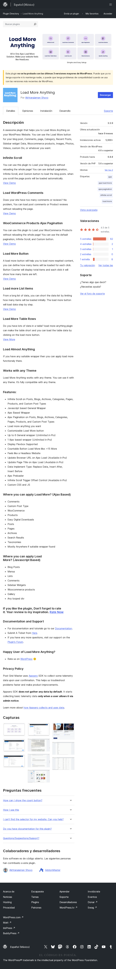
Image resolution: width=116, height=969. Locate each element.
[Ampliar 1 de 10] (21, 726)
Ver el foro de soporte (92, 293)
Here (34, 632)
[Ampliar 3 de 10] (21, 758)
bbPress (9, 928)
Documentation (63, 628)
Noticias (7, 896)
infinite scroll (106, 195)
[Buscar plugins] (35, 24)
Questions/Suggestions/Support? (21, 838)
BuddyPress (11, 933)
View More (9, 339)
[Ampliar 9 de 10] (70, 746)
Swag (92, 907)
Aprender (64, 891)
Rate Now (57, 612)
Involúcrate (94, 891)
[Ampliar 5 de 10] (45, 742)
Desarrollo (65, 110)
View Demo (9, 182)
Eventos (92, 896)
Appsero (33, 675)
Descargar (105, 95)
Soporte (108, 110)
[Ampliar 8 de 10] (70, 726)
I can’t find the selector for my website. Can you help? (33, 819)
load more (107, 201)
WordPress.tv (68, 907)
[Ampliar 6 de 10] (45, 757)
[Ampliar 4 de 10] (45, 726)
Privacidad (9, 907)
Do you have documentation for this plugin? (27, 828)
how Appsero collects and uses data (44, 707)
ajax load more (105, 183)
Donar (93, 902)
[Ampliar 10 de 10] (70, 761)
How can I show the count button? (22, 800)
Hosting (7, 902)
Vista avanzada (88, 209)
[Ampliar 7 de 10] (45, 773)
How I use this (11, 809)
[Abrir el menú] (111, 4)
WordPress (26, 658)
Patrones (36, 907)
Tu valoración (87, 265)
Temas (35, 896)
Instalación (46, 110)
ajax (110, 177)
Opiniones (27, 110)
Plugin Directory (11, 13)
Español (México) (20, 946)
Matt (7, 922)
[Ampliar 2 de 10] (21, 742)
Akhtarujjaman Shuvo (36, 97)
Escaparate (37, 891)
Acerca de (8, 891)
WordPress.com (13, 917)
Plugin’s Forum (15, 641)
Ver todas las (105, 265)
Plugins (35, 902)
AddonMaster (52, 870)
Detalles (10, 110)
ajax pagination (105, 189)
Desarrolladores (68, 902)
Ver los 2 (109, 170)
